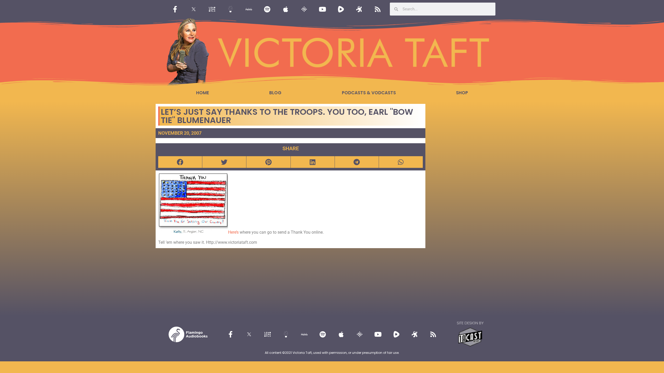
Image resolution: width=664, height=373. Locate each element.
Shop (462, 93)
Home (202, 93)
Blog (275, 93)
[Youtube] (322, 9)
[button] (180, 162)
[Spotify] (267, 9)
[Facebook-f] (175, 9)
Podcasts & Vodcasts (369, 93)
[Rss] (377, 9)
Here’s (233, 232)
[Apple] (285, 9)
